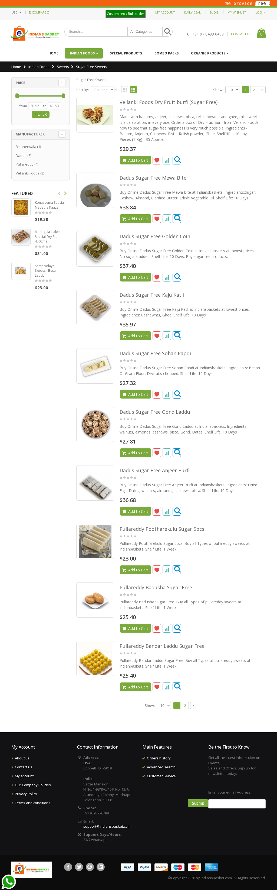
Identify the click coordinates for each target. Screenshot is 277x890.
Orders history (159, 758)
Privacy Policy (26, 793)
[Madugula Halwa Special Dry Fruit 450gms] (21, 236)
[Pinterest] (90, 867)
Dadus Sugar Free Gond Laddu (155, 412)
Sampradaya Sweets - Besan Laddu (46, 271)
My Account (165, 12)
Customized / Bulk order (125, 13)
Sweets (63, 66)
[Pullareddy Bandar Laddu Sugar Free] (95, 658)
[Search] (167, 31)
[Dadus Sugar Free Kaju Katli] (95, 307)
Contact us (23, 767)
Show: (218, 90)
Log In (260, 12)
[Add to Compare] (167, 160)
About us (22, 758)
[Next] (262, 89)
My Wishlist (236, 12)
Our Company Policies (33, 784)
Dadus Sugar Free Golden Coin (155, 236)
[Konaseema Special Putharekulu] (21, 207)
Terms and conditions (32, 802)
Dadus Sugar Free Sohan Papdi (155, 353)
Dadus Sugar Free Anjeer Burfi (155, 470)
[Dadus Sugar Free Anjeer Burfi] (95, 483)
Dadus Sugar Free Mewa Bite (153, 177)
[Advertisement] (176, 808)
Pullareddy (25, 164)
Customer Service (161, 776)
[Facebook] (68, 867)
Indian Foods (82, 53)
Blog (214, 12)
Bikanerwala (26, 146)
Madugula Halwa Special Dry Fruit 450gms (47, 236)
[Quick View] (177, 160)
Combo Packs (166, 53)
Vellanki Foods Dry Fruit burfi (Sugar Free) (168, 102)
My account (24, 776)
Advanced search (161, 767)
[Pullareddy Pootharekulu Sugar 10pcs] (95, 541)
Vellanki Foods (27, 173)
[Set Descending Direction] (116, 89)
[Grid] (124, 90)
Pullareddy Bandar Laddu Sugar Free (162, 646)
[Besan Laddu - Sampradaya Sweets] (21, 271)
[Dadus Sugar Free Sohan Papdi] (95, 366)
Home (16, 66)
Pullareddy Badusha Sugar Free (156, 587)
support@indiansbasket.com (107, 826)
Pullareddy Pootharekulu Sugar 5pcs (162, 529)
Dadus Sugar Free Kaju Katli (152, 295)
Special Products (126, 53)
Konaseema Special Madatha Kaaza (50, 205)
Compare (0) (41, 12)
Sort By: (82, 90)
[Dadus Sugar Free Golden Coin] (95, 249)
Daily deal (192, 12)
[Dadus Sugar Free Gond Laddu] (95, 424)
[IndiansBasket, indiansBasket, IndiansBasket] (35, 34)
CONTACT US (241, 34)
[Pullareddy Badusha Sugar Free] (95, 600)
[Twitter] (79, 867)
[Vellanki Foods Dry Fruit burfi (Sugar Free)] (95, 114)
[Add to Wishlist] (157, 160)
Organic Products (208, 53)
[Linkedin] (101, 867)
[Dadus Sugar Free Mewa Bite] (95, 190)
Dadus (21, 155)
